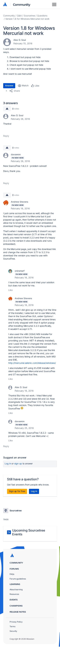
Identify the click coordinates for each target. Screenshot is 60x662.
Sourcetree (29, 15)
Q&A (19, 15)
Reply (6, 135)
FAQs (12, 574)
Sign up (18, 463)
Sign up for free (17, 491)
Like (10, 290)
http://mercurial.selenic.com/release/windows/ (32, 363)
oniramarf (19, 270)
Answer (9, 85)
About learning (16, 589)
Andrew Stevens (19, 201)
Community (21, 4)
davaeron (16, 154)
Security (13, 631)
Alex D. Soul (19, 40)
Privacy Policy (16, 622)
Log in (8, 463)
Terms (12, 626)
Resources (14, 594)
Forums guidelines (18, 579)
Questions (42, 15)
